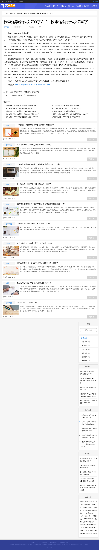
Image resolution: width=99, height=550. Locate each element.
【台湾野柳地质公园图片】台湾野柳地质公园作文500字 (38, 164)
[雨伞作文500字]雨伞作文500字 (29, 302)
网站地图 (10, 1)
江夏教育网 (4, 1)
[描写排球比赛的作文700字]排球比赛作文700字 (66, 117)
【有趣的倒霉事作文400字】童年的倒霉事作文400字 (88, 381)
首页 (6, 13)
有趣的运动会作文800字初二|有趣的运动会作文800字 (22, 111)
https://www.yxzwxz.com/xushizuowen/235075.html (32, 85)
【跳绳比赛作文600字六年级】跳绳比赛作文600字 (24, 92)
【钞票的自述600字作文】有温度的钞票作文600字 (88, 444)
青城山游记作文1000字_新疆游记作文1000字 (34, 145)
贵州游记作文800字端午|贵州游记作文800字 (34, 184)
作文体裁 (78, 6)
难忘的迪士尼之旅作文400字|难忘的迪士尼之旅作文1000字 (88, 488)
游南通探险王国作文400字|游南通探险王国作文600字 (37, 263)
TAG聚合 (20, 1)
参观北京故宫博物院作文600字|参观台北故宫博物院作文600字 (41, 204)
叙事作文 (19, 13)
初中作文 (63, 6)
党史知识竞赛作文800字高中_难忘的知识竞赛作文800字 (23, 114)
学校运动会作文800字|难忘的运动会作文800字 (20, 108)
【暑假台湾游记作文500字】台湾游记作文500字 (35, 224)
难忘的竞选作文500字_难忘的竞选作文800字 (34, 283)
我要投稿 (95, 1)
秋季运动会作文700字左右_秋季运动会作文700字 (38, 13)
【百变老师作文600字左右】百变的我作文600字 (66, 108)
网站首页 (47, 6)
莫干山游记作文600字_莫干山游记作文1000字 (34, 243)
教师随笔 (94, 6)
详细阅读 (91, 139)
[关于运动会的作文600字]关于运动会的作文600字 (24, 95)
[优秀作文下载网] (8, 7)
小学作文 (55, 6)
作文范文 (86, 6)
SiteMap (15, 1)
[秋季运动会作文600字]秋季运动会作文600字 (65, 105)
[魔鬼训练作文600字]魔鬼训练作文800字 (64, 111)
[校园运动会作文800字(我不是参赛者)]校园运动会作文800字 (70, 114)
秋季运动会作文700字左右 (88, 501)
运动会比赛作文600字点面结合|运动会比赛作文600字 (22, 117)
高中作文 (71, 6)
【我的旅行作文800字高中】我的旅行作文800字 (35, 125)
